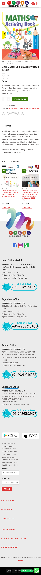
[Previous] (1, 189)
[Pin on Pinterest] (18, 113)
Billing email (6, 478)
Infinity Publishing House (31, 108)
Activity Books (8, 64)
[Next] (39, 189)
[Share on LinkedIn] (22, 113)
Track (7, 489)
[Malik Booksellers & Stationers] (18, 3)
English (21, 108)
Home (4, 62)
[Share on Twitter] (11, 113)
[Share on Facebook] (7, 113)
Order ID (4, 468)
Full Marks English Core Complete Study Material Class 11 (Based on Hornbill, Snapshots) (10, 193)
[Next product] (3, 77)
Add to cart (20, 99)
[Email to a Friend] (15, 113)
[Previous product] (7, 77)
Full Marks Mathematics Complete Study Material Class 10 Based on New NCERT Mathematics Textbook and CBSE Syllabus (30, 195)
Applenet (20, 560)
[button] (3, 4)
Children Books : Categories (20, 62)
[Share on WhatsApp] (3, 113)
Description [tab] (6, 126)
